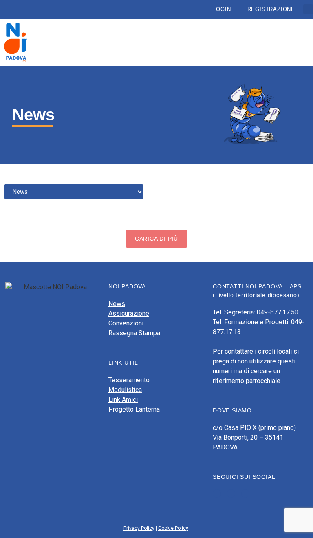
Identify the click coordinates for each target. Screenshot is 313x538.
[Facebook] (217, 493)
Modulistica (125, 390)
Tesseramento (129, 380)
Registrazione (271, 9)
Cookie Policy (173, 528)
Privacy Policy (138, 528)
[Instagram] (245, 493)
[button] (308, 9)
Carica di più (156, 238)
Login (222, 9)
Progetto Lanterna (134, 409)
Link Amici (123, 399)
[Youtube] (231, 493)
